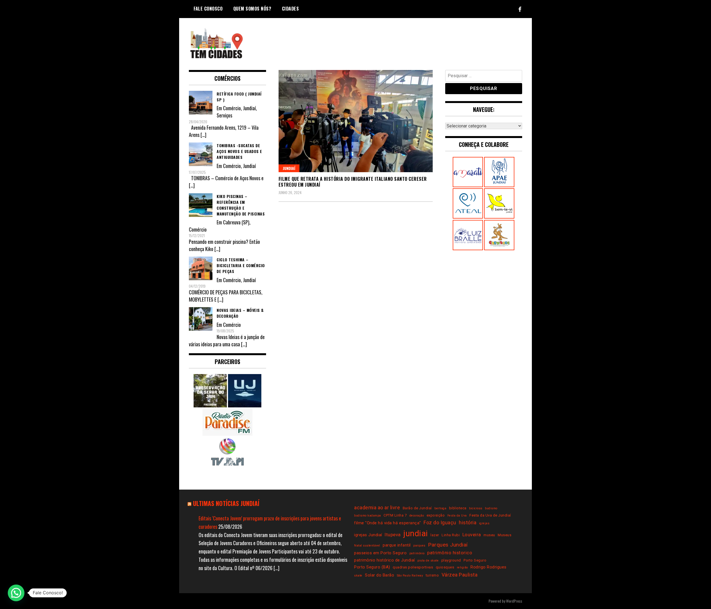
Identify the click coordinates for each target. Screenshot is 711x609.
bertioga (440, 508)
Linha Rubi (451, 535)
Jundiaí (289, 168)
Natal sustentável (367, 545)
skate (358, 575)
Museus (504, 535)
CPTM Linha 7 (395, 515)
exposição (436, 515)
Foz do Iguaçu (440, 522)
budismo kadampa (367, 515)
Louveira (471, 534)
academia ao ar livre (377, 507)
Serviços (224, 115)
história (467, 522)
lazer (434, 535)
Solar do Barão (379, 575)
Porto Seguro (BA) (372, 567)
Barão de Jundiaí (417, 508)
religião (462, 567)
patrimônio (417, 553)
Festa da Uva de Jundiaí (490, 515)
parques (419, 545)
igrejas (484, 523)
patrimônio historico (449, 552)
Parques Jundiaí (448, 545)
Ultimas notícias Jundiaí (226, 503)
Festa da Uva (457, 515)
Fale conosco (208, 8)
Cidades (290, 8)
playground (451, 560)
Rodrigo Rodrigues (488, 567)
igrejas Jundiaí (368, 534)
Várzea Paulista (460, 575)
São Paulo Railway (410, 575)
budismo (491, 508)
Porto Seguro (475, 560)
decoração (416, 515)
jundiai (415, 533)
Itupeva (393, 534)
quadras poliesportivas (413, 567)
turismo (432, 575)
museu (489, 535)
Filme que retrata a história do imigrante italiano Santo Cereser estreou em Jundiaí (353, 182)
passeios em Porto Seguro (380, 552)
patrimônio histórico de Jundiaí (384, 560)
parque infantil (397, 545)
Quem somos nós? (252, 8)
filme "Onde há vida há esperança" (387, 522)
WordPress (514, 601)
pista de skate (428, 560)
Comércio (232, 108)
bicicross (475, 508)
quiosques (445, 567)
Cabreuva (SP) (236, 222)
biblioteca (458, 508)
